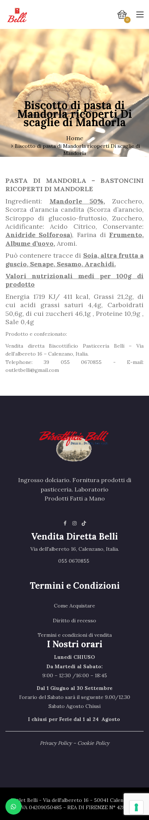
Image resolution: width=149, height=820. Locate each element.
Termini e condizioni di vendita (75, 635)
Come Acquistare (74, 605)
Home (74, 138)
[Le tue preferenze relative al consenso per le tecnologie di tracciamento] (136, 807)
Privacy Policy (56, 743)
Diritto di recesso (74, 620)
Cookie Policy (93, 743)
